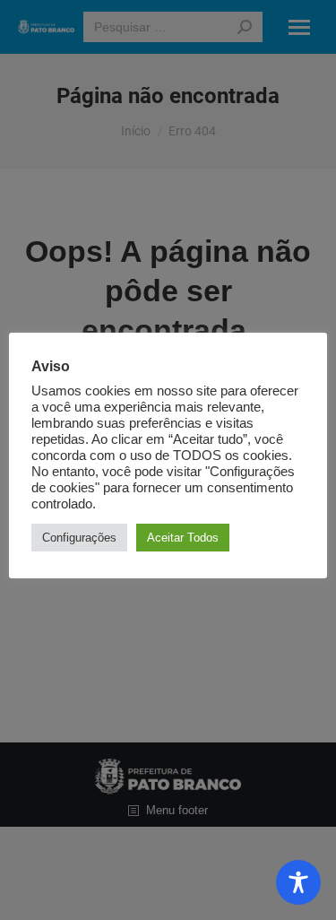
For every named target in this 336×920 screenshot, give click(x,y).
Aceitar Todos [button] (183, 537)
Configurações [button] (79, 537)
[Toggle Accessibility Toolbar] (298, 882)
